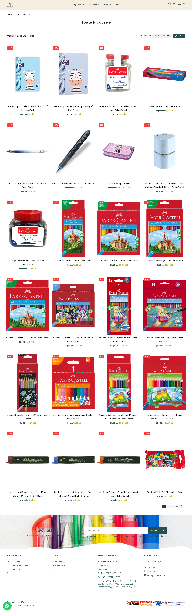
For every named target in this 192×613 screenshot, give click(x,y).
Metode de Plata (58, 561)
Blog (117, 5)
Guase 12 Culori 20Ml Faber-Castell (164, 106)
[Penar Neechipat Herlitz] (118, 151)
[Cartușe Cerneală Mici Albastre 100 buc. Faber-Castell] (27, 228)
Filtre (180, 36)
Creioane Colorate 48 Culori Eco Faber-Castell (27, 338)
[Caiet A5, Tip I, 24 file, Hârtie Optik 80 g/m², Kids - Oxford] (73, 74)
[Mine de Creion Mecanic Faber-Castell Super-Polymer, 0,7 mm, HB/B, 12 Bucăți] (73, 460)
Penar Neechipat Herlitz (119, 183)
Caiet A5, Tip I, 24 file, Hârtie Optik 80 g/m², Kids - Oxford (73, 108)
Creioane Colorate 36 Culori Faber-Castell (164, 261)
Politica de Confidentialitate (156, 536)
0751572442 (151, 567)
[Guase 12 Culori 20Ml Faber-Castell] (164, 74)
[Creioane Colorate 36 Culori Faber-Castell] (164, 228)
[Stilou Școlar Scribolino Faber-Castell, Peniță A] (73, 151)
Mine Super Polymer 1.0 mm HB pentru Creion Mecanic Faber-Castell (119, 494)
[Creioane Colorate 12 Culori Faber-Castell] (73, 228)
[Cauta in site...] (169, 4)
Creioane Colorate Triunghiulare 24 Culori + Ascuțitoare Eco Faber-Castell (164, 417)
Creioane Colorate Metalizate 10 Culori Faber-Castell (27, 417)
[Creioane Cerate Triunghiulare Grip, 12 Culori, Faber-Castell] (73, 383)
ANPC (54, 569)
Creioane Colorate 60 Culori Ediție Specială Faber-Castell (73, 340)
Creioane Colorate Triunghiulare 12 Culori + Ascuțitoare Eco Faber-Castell (118, 417)
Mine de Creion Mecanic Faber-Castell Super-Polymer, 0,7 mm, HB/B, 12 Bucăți (73, 494)
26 (177, 506)
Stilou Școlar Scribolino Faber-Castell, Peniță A (73, 183)
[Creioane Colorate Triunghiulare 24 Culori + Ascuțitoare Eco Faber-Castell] (164, 383)
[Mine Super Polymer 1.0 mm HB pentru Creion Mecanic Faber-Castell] (118, 460)
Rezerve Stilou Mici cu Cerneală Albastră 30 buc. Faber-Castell (119, 108)
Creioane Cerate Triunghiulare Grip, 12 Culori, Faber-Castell (73, 417)
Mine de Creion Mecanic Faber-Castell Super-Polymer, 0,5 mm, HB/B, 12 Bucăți (27, 494)
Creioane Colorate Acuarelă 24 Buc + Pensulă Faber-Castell (165, 340)
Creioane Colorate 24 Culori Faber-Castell (119, 261)
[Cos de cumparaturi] (183, 4)
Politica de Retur (58, 565)
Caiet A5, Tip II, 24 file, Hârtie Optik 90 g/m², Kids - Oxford (27, 108)
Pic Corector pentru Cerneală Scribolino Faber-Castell (27, 185)
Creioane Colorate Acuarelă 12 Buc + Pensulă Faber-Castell (119, 340)
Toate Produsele (22, 15)
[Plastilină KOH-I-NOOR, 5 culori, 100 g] (164, 460)
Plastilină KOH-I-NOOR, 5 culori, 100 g (164, 492)
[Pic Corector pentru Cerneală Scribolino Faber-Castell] (27, 151)
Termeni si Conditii (14, 561)
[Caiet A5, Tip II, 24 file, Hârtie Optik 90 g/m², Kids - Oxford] (27, 74)
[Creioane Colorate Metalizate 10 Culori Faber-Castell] (27, 383)
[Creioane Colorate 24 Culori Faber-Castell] (118, 228)
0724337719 (151, 571)
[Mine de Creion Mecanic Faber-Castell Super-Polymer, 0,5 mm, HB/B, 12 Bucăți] (27, 460)
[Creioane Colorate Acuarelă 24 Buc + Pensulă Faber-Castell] (164, 306)
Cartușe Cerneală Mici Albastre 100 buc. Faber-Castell (27, 262)
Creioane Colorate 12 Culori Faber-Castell (73, 261)
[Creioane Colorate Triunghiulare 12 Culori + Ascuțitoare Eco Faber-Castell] (118, 383)
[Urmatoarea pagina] (181, 506)
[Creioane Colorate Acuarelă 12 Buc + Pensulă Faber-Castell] (118, 306)
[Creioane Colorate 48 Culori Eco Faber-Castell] (27, 306)
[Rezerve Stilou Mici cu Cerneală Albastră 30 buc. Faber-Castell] (118, 74)
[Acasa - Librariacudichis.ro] (23, 4)
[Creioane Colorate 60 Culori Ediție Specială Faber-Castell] (73, 306)
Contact (10, 573)
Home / (10, 15)
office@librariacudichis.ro (157, 575)
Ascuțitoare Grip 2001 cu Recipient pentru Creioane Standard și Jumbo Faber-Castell (164, 185)
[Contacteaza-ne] (174, 4)
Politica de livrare (13, 569)
